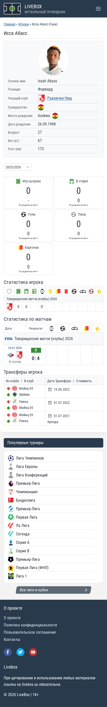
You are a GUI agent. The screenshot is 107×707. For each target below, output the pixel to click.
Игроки (23, 24)
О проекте (12, 617)
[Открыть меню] (98, 8)
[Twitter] (20, 652)
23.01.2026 (15, 348)
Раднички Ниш (59, 98)
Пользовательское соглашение (30, 632)
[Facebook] (8, 652)
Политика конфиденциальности (30, 625)
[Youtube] (33, 652)
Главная (9, 24)
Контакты (12, 639)
